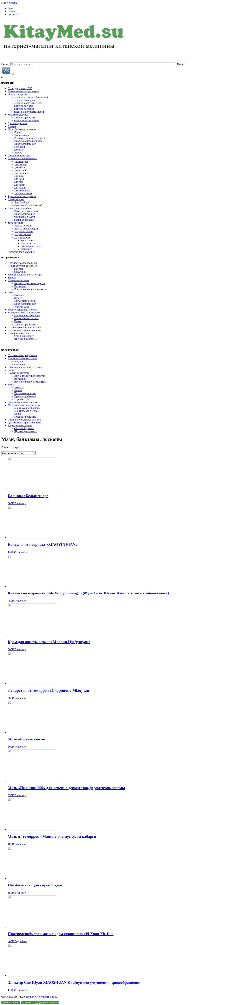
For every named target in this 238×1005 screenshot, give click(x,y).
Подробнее (23, 552)
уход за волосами (23, 231)
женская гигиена (23, 105)
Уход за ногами (22, 225)
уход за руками (22, 234)
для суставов (21, 173)
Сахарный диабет (24, 336)
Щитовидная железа (25, 338)
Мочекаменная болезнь (27, 315)
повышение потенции (26, 120)
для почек (19, 184)
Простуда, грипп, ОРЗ (20, 88)
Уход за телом (15, 222)
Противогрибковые (25, 143)
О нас (11, 8)
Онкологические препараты (23, 91)
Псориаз (18, 149)
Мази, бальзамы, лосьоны (22, 129)
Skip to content (9, 2)
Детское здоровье (17, 123)
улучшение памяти (24, 216)
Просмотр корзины (10, 1002)
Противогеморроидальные (22, 263)
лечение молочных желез (28, 103)
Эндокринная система (20, 333)
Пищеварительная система (22, 265)
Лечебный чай (22, 202)
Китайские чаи (16, 199)
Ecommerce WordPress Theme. (41, 996)
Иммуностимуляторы (26, 211)
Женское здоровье (18, 94)
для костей (20, 170)
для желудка (21, 161)
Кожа (11, 292)
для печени (20, 164)
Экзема (18, 152)
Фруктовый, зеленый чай (28, 205)
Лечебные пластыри (19, 155)
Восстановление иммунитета (30, 289)
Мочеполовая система (26, 318)
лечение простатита (25, 117)
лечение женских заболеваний (31, 97)
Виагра (12, 126)
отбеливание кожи (31, 246)
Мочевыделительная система (24, 312)
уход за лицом (22, 237)
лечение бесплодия (24, 100)
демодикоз (26, 249)
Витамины (20, 286)
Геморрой (19, 146)
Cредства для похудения (21, 251)
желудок (18, 268)
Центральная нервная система (24, 330)
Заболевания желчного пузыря (25, 274)
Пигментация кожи (25, 300)
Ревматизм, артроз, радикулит (30, 138)
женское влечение (24, 108)
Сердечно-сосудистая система (24, 327)
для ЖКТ (19, 178)
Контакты (13, 14)
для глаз (18, 181)
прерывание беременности (29, 111)
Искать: (5, 64)
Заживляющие (22, 135)
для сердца (20, 187)
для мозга (19, 167)
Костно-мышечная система (22, 309)
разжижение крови (24, 219)
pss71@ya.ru (27, 19)
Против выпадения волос (28, 141)
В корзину (20, 503)
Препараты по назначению (22, 158)
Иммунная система (18, 280)
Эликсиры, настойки (19, 208)
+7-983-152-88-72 (10, 19)
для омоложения (23, 193)
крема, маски (28, 240)
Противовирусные (24, 214)
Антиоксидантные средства (29, 283)
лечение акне (28, 243)
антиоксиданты (22, 190)
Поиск (180, 64)
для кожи (19, 176)
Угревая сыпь (21, 306)
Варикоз (18, 132)
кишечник (20, 271)
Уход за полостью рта (26, 228)
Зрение (12, 277)
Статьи (12, 11)
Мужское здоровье (18, 114)
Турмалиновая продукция (22, 196)
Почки (18, 321)
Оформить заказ (29, 1002)
